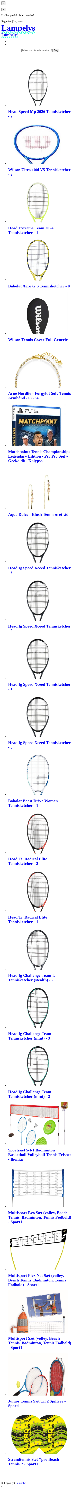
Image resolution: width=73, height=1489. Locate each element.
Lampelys (21, 1483)
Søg (56, 50)
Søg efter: (6, 21)
